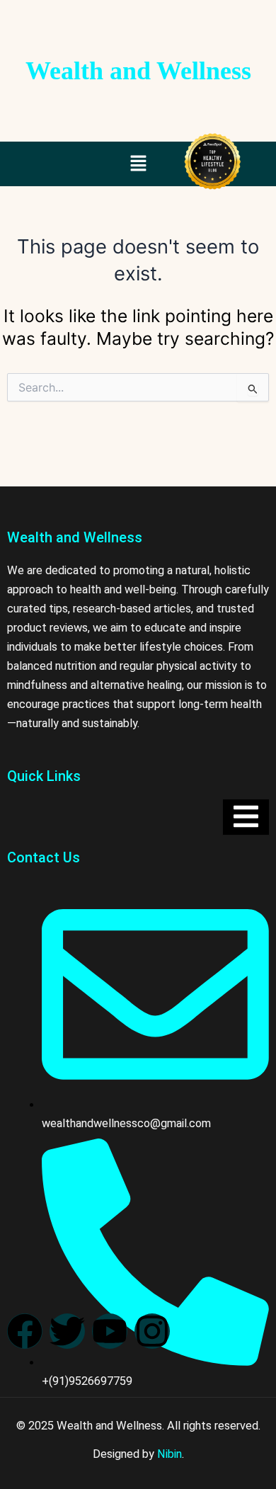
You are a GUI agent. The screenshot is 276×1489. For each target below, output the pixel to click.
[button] (138, 164)
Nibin (169, 1454)
